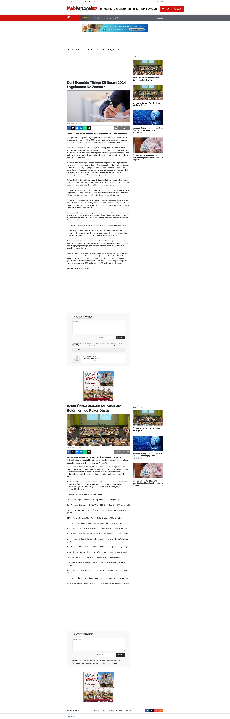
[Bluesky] (77, 128)
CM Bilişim (73, 716)
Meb (129, 9)
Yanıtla (86, 361)
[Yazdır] (116, 128)
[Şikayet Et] (122, 361)
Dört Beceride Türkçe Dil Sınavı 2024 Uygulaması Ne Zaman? (106, 50)
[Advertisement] (98, 67)
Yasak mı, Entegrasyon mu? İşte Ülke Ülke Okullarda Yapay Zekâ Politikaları (113, 18)
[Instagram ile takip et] (156, 710)
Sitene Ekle (97, 2)
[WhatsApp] (85, 128)
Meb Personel (106, 9)
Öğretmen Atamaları (148, 9)
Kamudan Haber (119, 9)
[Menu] (163, 9)
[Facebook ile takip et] (147, 710)
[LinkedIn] (81, 128)
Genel (135, 9)
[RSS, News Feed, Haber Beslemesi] (160, 710)
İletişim (110, 710)
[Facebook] (69, 128)
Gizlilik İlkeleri (118, 710)
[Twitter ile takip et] (152, 710)
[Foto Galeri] (162, 2)
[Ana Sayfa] (68, 2)
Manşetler (73, 2)
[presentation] (73, 18)
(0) (91, 361)
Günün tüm (157, 18)
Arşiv (90, 2)
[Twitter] (73, 128)
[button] (120, 128)
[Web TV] (158, 2)
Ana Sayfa (72, 50)
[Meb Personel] (82, 9)
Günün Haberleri (83, 2)
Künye (104, 710)
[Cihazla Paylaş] (89, 128)
